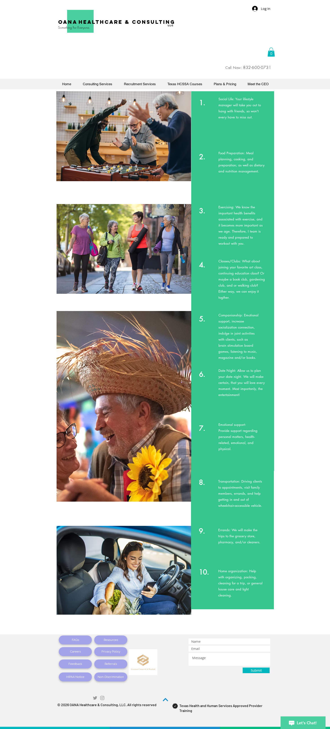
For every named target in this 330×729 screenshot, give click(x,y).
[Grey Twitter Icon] (95, 698)
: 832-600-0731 (256, 67)
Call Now (233, 67)
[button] (271, 52)
